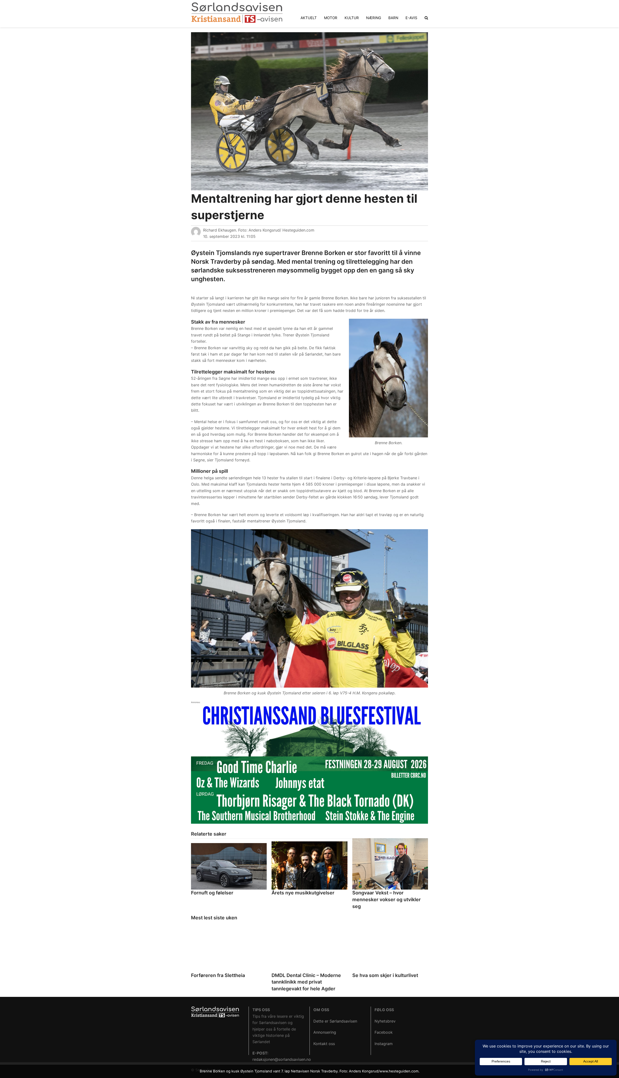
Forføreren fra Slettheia (218, 975)
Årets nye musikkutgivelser (303, 893)
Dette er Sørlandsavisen (335, 1021)
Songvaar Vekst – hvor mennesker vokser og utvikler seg (386, 899)
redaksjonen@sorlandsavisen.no (281, 1059)
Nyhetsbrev (385, 1021)
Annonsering (324, 1032)
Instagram (384, 1043)
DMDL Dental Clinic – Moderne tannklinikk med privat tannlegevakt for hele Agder (306, 982)
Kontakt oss (324, 1043)
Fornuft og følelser (212, 893)
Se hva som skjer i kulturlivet (385, 975)
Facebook (384, 1032)
